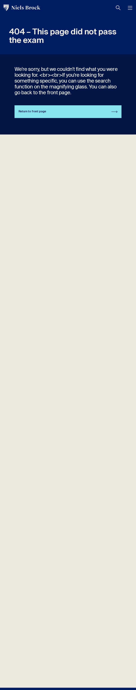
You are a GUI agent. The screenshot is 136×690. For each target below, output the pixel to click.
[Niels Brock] (22, 8)
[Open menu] (130, 7)
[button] (118, 7)
